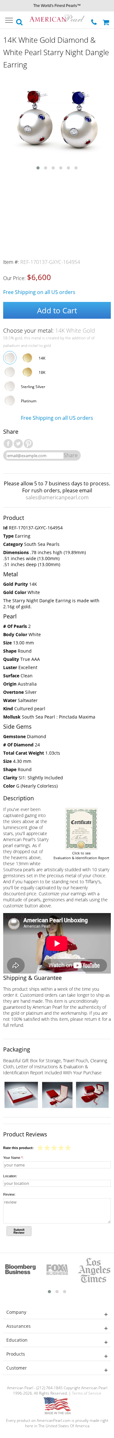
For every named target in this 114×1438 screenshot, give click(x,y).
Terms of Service (86, 1393)
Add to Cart (57, 310)
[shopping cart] (107, 19)
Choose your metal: (49, 330)
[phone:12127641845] (94, 20)
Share (71, 455)
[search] (19, 20)
